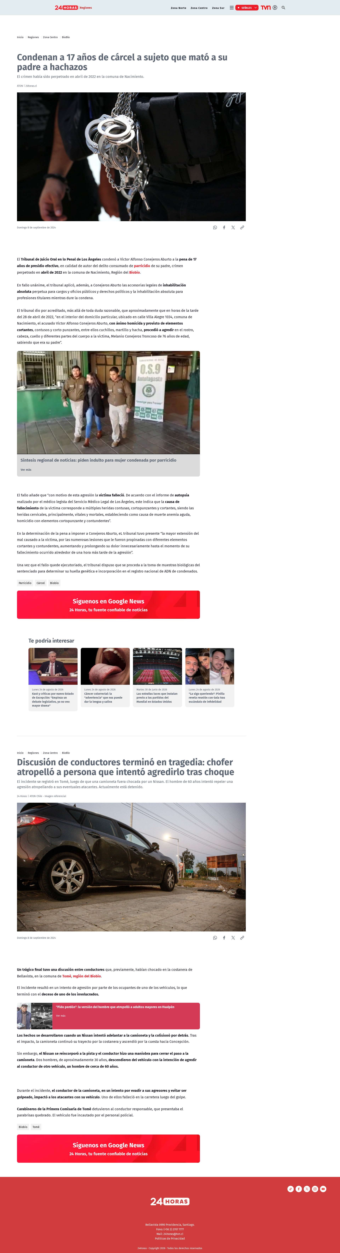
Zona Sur (218, 8)
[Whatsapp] (215, 227)
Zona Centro (199, 8)
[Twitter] (233, 227)
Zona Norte (178, 8)
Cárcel (41, 583)
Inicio (20, 37)
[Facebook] (224, 227)
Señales (247, 8)
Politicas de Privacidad (170, 1238)
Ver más (26, 469)
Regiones (33, 37)
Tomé (36, 1127)
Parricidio (25, 583)
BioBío (66, 37)
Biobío (54, 583)
